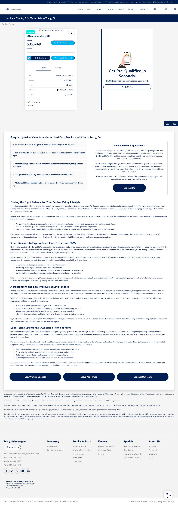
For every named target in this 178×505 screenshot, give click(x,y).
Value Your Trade (89, 376)
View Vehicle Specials (35, 376)
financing (70, 308)
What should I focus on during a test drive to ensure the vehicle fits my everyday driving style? (48, 184)
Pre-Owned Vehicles (55, 450)
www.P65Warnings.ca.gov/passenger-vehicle (31, 419)
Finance (103, 441)
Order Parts (77, 461)
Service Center (78, 454)
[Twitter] (17, 471)
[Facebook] (6, 471)
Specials (128, 441)
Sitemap (40, 501)
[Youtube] (22, 471)
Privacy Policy (21, 501)
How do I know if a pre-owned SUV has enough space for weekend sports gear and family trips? (49, 154)
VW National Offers (131, 458)
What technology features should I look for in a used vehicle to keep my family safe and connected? (48, 165)
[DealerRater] (28, 471)
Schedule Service (79, 446)
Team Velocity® (142, 502)
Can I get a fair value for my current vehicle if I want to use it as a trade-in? (43, 174)
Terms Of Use (31, 501)
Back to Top (171, 124)
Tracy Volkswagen (10, 501)
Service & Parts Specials (82, 450)
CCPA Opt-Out (67, 501)
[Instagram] (11, 471)
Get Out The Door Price (64, 43)
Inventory (53, 441)
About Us (154, 441)
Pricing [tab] (58, 67)
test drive (63, 298)
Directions (153, 454)
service (22, 342)
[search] (175, 9)
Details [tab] (43, 67)
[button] (63, 58)
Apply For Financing (106, 446)
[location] (106, 2)
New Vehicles (52, 446)
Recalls (75, 501)
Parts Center (77, 458)
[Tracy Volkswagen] (15, 9)
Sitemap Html (48, 501)
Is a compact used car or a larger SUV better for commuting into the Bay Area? (45, 144)
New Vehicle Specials (132, 446)
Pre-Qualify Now (127, 87)
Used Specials (129, 450)
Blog (151, 458)
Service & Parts (82, 441)
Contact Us (129, 187)
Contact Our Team (143, 376)
